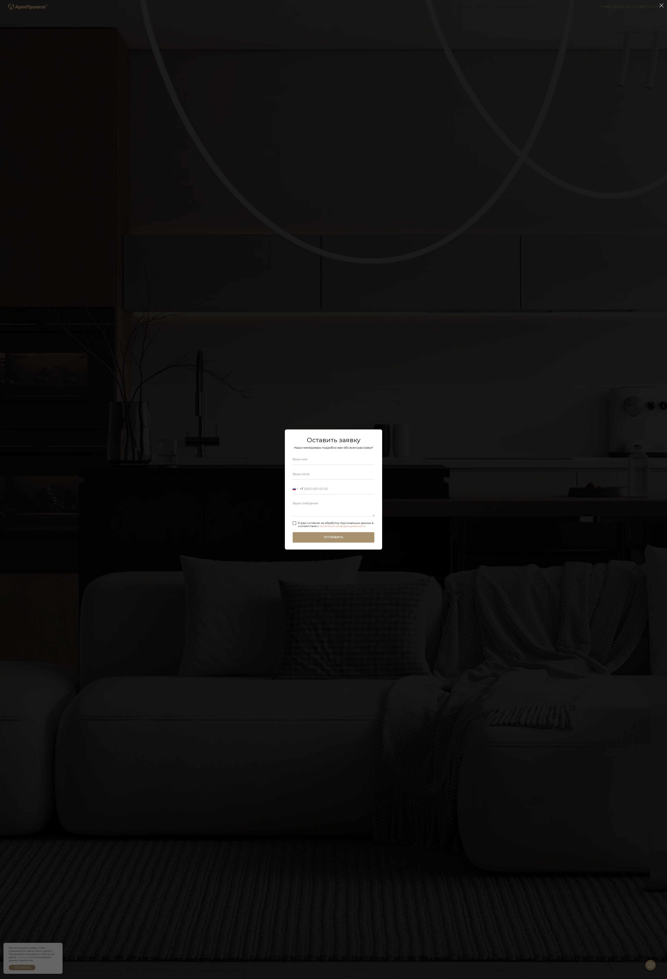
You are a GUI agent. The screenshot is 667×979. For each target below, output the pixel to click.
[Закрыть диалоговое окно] (661, 5)
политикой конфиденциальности (343, 526)
